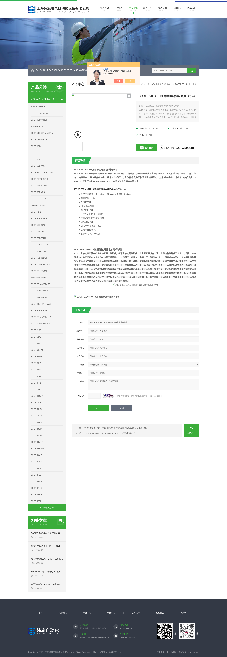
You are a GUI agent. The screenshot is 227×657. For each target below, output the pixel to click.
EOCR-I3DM (36, 429)
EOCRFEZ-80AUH (39, 238)
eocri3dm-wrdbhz (38, 278)
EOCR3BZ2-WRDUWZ (41, 304)
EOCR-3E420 (37, 350)
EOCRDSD (36, 146)
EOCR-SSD (36, 330)
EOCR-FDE (36, 343)
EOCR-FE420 (37, 356)
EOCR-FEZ (36, 370)
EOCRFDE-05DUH (39, 258)
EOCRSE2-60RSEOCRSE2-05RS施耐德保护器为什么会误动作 (77, 70)
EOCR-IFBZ (36, 475)
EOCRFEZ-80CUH (39, 199)
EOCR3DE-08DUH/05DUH (42, 133)
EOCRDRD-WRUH (39, 113)
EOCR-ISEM (36, 501)
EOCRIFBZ (36, 212)
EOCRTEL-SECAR (39, 271)
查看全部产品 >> (47, 507)
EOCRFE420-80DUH (40, 179)
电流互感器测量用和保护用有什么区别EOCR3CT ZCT (56, 546)
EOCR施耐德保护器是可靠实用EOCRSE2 (50, 533)
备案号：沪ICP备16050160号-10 (106, 652)
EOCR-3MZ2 (36, 402)
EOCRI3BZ (36, 153)
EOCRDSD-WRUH (39, 120)
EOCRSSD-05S (38, 192)
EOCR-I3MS (36, 481)
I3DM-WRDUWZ (38, 205)
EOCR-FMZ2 (36, 409)
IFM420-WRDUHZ (39, 106)
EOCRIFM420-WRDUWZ (42, 172)
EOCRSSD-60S (38, 166)
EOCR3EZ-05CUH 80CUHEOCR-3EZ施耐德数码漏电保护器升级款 (115, 428)
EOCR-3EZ (36, 363)
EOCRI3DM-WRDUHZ (41, 317)
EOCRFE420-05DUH (40, 245)
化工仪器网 (171, 652)
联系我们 (184, 613)
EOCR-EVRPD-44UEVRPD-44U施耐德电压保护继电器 (109, 433)
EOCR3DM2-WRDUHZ (41, 291)
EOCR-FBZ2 (36, 422)
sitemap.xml (193, 652)
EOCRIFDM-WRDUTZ (41, 297)
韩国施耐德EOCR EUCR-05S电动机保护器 (51, 559)
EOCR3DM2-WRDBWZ (41, 324)
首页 (40, 613)
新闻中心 (111, 613)
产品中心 (87, 613)
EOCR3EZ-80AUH (39, 225)
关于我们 (63, 613)
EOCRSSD (36, 159)
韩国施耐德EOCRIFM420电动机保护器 (49, 584)
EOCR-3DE (36, 337)
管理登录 (182, 652)
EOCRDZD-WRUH (39, 139)
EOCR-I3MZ (36, 455)
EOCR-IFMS (36, 488)
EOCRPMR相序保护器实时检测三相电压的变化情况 (55, 571)
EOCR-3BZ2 (36, 416)
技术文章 (135, 613)
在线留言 (160, 613)
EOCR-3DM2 (36, 389)
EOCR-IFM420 (37, 448)
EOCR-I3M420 (37, 442)
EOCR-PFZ (36, 383)
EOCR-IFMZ (36, 462)
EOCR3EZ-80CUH (39, 185)
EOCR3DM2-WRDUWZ (41, 264)
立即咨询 (149, 148)
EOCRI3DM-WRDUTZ (40, 284)
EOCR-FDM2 (37, 396)
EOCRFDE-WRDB (39, 310)
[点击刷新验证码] (108, 396)
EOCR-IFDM (36, 435)
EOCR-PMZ (36, 376)
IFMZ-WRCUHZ (38, 126)
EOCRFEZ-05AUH (39, 251)
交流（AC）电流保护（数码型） (44, 99)
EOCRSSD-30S (38, 231)
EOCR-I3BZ (36, 468)
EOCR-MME (36, 494)
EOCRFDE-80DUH (39, 218)
